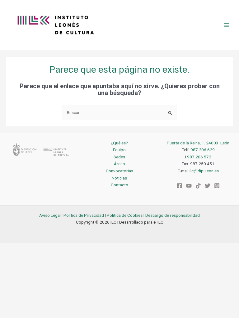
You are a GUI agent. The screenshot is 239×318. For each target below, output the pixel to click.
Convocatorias (119, 170)
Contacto (119, 184)
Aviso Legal (50, 215)
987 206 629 (202, 149)
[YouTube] (189, 186)
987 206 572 (199, 156)
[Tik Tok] (198, 186)
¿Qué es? (119, 142)
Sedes (119, 156)
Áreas (119, 163)
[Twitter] (207, 186)
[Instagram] (217, 186)
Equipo (119, 149)
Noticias (119, 177)
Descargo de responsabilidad (172, 215)
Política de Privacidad (83, 215)
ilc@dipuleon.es (204, 170)
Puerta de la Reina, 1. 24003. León (198, 142)
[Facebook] (179, 186)
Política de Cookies (125, 215)
